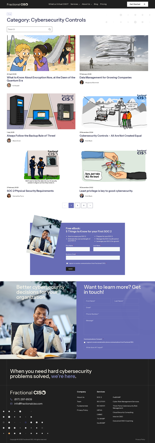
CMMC (99, 414)
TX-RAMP (101, 419)
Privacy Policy (82, 410)
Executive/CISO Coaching (123, 421)
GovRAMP (101, 423)
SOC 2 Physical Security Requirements (30, 190)
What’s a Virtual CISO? (58, 4)
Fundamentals (82, 406)
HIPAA (99, 410)
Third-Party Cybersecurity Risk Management (125, 407)
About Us (86, 4)
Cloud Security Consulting (123, 412)
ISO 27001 (101, 401)
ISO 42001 (101, 406)
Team (79, 401)
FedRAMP (117, 397)
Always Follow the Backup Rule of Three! (31, 135)
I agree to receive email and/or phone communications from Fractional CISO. (110, 342)
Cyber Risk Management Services (126, 401)
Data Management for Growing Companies (106, 77)
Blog (96, 4)
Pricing (103, 4)
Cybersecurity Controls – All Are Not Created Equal (111, 135)
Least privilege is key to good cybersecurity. (106, 190)
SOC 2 (99, 397)
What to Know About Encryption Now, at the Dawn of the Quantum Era (41, 79)
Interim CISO (118, 416)
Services (74, 4)
